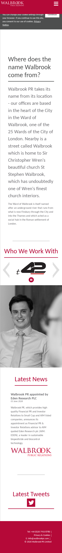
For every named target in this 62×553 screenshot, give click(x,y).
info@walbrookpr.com (38, 539)
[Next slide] (56, 270)
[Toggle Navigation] (56, 4)
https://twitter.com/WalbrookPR (31, 502)
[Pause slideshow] (31, 280)
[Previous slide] (6, 270)
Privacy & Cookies (42, 535)
